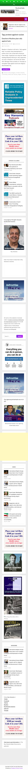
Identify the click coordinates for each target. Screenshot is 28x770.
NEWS (14, 458)
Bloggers (13, 72)
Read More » (6, 70)
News (9, 74)
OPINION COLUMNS (14, 160)
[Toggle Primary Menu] (25, 19)
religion (19, 74)
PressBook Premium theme (17, 768)
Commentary (5, 74)
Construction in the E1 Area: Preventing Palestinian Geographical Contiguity (13, 203)
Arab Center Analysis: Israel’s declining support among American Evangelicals (13, 175)
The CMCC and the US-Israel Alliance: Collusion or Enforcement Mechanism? (13, 195)
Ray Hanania (14, 74)
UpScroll (6, 700)
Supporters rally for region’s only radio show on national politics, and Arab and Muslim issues (17, 25)
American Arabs (7, 72)
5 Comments (6, 46)
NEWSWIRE (14, 637)
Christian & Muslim (20, 72)
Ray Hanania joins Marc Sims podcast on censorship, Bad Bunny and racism (13, 166)
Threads (6, 702)
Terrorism (24, 74)
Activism (11, 28)
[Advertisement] (14, 435)
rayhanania (17, 43)
